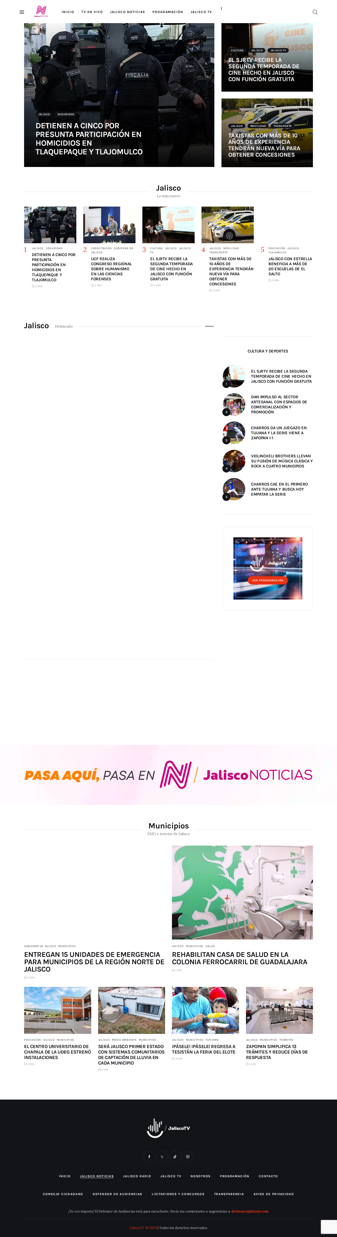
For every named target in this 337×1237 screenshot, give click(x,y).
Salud (210, 946)
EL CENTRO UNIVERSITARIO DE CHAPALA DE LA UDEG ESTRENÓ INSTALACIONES (57, 1052)
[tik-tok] (175, 1156)
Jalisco (44, 114)
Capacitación (101, 248)
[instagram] (187, 1156)
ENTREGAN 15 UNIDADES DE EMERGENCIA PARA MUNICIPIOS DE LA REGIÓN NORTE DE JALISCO (94, 961)
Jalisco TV (278, 50)
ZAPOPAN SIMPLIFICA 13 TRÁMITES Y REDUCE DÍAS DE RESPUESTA (277, 1052)
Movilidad (258, 126)
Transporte (282, 126)
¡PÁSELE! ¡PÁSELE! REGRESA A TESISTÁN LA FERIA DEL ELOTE (203, 1049)
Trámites (286, 1039)
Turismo (212, 1039)
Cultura (237, 50)
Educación (276, 248)
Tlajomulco (277, 252)
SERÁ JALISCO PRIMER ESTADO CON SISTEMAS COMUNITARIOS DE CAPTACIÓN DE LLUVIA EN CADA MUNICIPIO (131, 1055)
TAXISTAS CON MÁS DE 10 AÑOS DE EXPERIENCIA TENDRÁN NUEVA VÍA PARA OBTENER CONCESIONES (264, 145)
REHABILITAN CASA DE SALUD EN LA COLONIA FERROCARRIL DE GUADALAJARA (239, 958)
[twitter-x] (162, 1156)
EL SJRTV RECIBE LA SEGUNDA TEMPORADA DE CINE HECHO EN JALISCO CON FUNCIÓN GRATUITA (263, 69)
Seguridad (66, 114)
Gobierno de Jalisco (40, 946)
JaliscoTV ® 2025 (143, 1228)
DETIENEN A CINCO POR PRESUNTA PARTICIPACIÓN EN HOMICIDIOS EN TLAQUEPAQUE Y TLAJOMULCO (89, 138)
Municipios (67, 946)
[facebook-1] (149, 1156)
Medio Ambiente (124, 1039)
